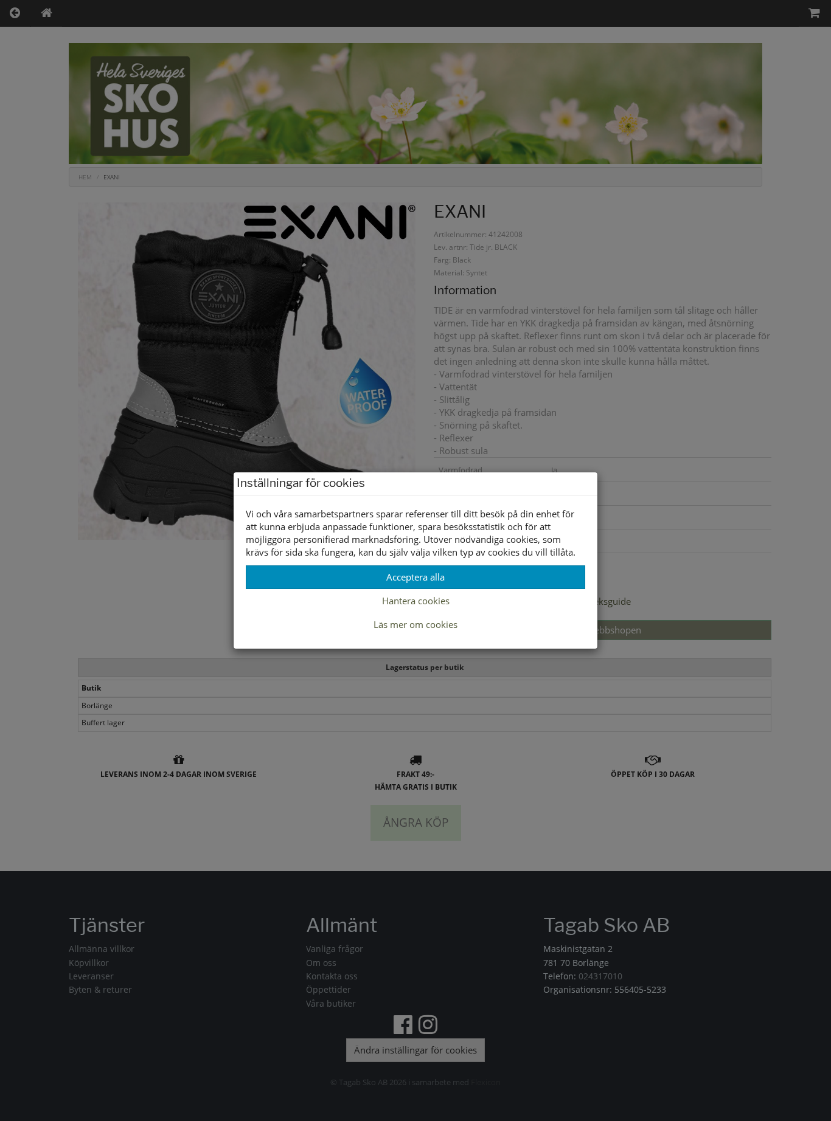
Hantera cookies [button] (416, 601)
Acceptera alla (415, 577)
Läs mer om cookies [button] (415, 624)
